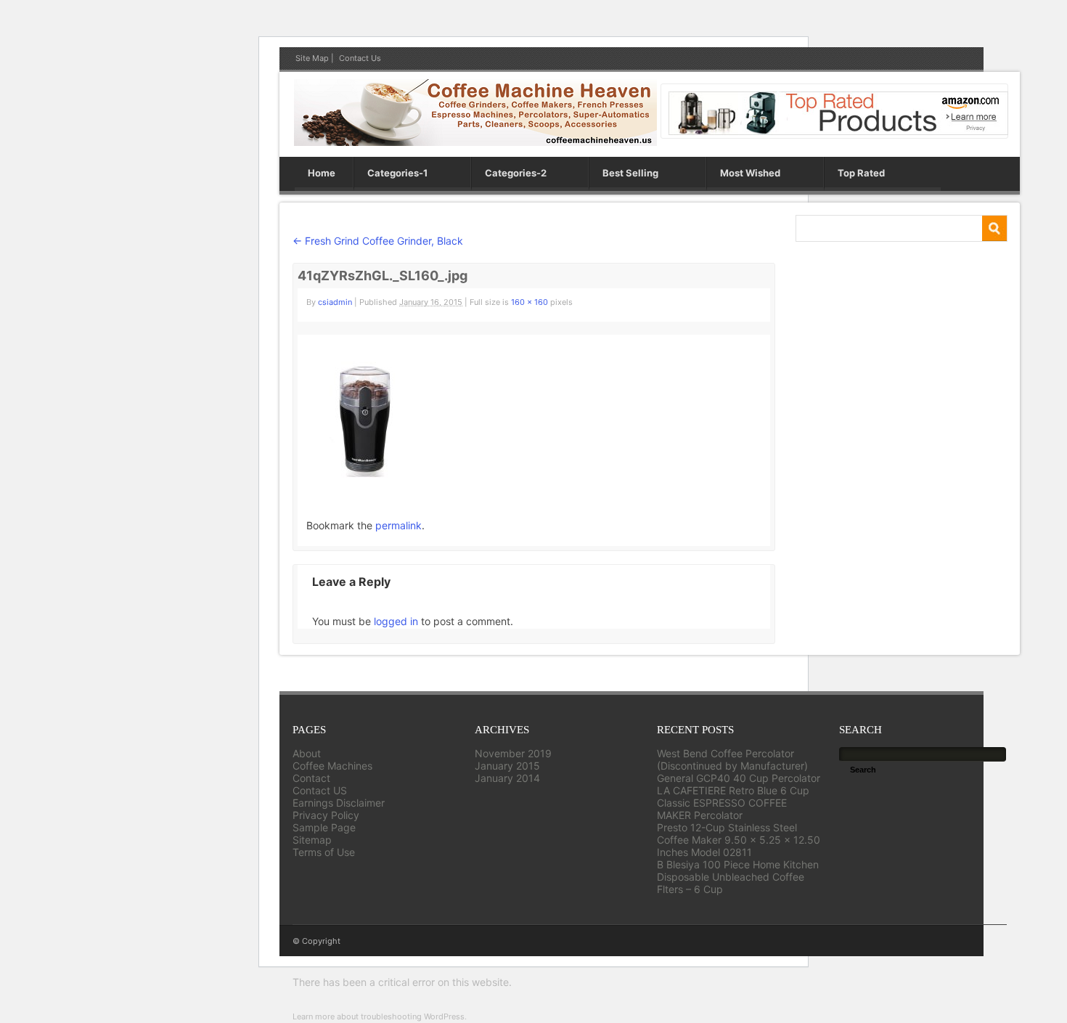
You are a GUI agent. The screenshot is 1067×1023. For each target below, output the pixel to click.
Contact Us (360, 58)
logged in (396, 621)
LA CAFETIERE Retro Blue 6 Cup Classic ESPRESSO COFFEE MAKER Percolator (733, 802)
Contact (311, 778)
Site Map (312, 58)
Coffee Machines (332, 765)
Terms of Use (324, 852)
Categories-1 (397, 173)
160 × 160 (529, 302)
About (307, 753)
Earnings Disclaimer (339, 802)
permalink (398, 525)
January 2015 (507, 765)
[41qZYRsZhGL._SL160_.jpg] (364, 474)
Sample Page (324, 827)
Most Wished (750, 173)
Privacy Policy (326, 815)
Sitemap (312, 840)
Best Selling (630, 173)
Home (321, 173)
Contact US (320, 790)
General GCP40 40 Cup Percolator (738, 778)
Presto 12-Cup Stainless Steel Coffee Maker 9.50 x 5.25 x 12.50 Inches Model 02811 (738, 839)
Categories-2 (516, 173)
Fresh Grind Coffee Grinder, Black (378, 241)
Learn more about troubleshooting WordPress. (380, 1016)
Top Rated (861, 173)
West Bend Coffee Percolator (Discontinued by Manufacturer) (732, 759)
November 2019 (513, 753)
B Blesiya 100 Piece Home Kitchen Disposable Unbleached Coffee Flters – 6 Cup (738, 876)
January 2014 (507, 778)
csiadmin (335, 302)
